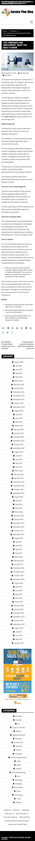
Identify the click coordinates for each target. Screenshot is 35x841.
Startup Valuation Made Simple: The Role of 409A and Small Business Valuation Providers (17, 318)
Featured (18, 746)
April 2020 (18, 598)
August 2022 (18, 497)
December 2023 (18, 437)
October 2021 (18, 531)
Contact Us (7, 810)
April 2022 (18, 508)
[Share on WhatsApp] (21, 328)
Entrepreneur (18, 742)
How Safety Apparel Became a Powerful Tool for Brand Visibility (19, 311)
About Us (16, 810)
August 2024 (18, 411)
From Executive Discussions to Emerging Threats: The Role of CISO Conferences (17, 2)
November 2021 (18, 527)
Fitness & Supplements (19, 757)
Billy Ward (23, 73)
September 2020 (18, 579)
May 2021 (18, 549)
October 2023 (18, 444)
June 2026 (18, 370)
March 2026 (19, 381)
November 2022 (18, 486)
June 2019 (18, 635)
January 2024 (18, 433)
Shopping (18, 784)
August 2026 (18, 362)
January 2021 (18, 564)
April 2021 (18, 553)
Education (18, 739)
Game (19, 761)
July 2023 (19, 456)
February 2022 (19, 516)
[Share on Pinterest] (26, 328)
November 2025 (18, 392)
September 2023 (18, 448)
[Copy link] (12, 332)
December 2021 (18, 523)
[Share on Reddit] (30, 328)
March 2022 (19, 512)
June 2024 (18, 418)
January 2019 (18, 643)
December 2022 (18, 482)
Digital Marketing (18, 735)
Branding (18, 716)
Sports (18, 791)
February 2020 (19, 606)
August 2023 (18, 452)
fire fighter (18, 754)
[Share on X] (12, 328)
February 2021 (19, 561)
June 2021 (18, 546)
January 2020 (18, 609)
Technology (18, 795)
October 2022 (18, 489)
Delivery (18, 731)
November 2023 (18, 441)
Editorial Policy (24, 817)
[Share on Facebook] (8, 328)
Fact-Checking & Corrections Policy (16, 821)
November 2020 (18, 572)
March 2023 (19, 471)
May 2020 (18, 594)
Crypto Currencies (18, 727)
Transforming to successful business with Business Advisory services (26, 345)
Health (18, 765)
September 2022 (18, 493)
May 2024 (18, 422)
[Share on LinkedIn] (17, 328)
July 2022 (19, 501)
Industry (18, 769)
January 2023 (18, 478)
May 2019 (18, 639)
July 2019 (19, 632)
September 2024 (18, 407)
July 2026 (19, 366)
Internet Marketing (18, 772)
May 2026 (18, 373)
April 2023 (18, 467)
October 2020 (18, 576)
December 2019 (18, 613)
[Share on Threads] (7, 332)
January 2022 (18, 519)
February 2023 (19, 474)
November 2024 (18, 399)
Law (18, 776)
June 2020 (18, 590)
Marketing (18, 780)
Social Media (18, 787)
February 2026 (19, 385)
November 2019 (18, 617)
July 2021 (19, 542)
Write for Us (9, 814)
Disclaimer (25, 810)
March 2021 (19, 557)
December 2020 (18, 568)
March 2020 (19, 602)
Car (18, 724)
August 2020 (18, 583)
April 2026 (18, 377)
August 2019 (18, 628)
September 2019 (18, 624)
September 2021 (18, 534)
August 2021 (18, 538)
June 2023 (18, 459)
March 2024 (19, 426)
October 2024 (18, 403)
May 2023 (18, 463)
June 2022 (18, 504)
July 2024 (19, 414)
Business (8, 75)
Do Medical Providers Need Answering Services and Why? (8, 345)
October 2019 (18, 620)
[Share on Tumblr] (3, 332)
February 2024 (19, 429)
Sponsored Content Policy (17, 824)
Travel (18, 799)
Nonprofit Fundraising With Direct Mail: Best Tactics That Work (19, 305)
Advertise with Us (22, 814)
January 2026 (18, 388)
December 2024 (18, 396)
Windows (18, 802)
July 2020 (19, 587)
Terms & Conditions (10, 817)
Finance (18, 750)
